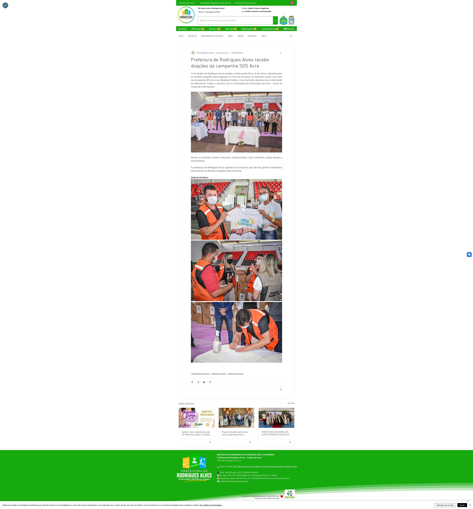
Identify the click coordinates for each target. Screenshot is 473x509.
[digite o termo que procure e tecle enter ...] (275, 20)
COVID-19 (192, 36)
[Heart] (281, 496)
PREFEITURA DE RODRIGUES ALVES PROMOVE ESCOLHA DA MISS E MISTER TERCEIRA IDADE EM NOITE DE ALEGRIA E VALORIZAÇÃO (276, 433)
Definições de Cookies (445, 505)
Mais (263, 36)
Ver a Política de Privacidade (210, 505)
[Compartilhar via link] (210, 382)
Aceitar (462, 505)
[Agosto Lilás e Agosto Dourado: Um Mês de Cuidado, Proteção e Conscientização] (196, 418)
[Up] (5, 5)
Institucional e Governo (200, 374)
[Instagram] (292, 2)
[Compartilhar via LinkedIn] (204, 382)
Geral (181, 36)
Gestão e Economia (235, 374)
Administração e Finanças (212, 36)
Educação (252, 36)
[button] (198, 29)
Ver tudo (290, 403)
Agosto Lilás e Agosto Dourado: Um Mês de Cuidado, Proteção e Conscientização (196, 433)
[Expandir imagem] (236, 209)
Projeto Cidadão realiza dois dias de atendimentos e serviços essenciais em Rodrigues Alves (235, 433)
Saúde (240, 36)
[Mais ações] (280, 52)
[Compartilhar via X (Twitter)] (198, 382)
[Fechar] (470, 505)
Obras (230, 36)
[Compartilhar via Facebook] (192, 382)
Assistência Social (218, 374)
